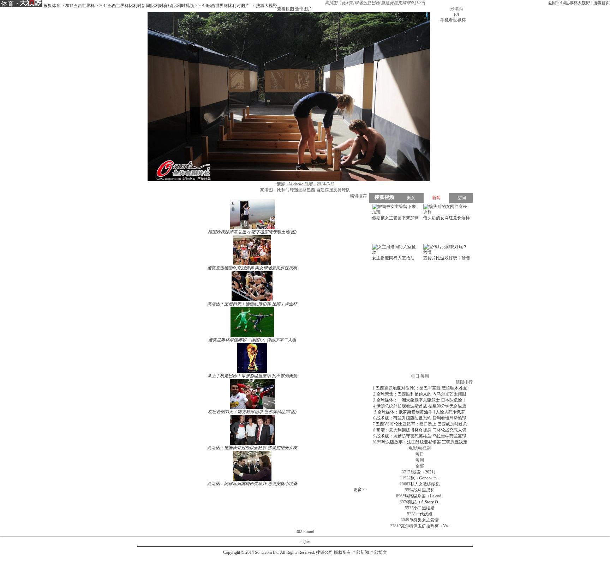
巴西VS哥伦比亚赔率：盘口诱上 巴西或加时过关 (421, 424)
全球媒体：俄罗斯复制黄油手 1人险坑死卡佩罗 (421, 412)
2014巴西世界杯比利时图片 (223, 5)
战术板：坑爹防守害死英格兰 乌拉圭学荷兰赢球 (421, 436)
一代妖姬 (423, 513)
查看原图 (285, 8)
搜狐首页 (601, 2)
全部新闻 (360, 552)
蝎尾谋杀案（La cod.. (424, 496)
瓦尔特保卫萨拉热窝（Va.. (425, 525)
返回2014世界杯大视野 (569, 2)
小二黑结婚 (424, 507)
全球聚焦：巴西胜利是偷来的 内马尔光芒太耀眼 (421, 394)
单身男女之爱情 (424, 519)
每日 (419, 454)
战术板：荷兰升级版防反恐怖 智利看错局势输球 (421, 418)
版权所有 (342, 552)
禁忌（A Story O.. (424, 501)
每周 (419, 460)
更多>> (360, 489)
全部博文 (378, 552)
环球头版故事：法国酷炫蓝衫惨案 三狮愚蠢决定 (422, 442)
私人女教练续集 (425, 484)
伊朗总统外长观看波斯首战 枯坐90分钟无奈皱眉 (421, 406)
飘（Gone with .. (425, 478)
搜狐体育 (51, 5)
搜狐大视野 (266, 5)
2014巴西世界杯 (80, 5)
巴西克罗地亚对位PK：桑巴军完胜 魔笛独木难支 (421, 388)
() (456, 14)
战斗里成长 (424, 490)
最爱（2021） (425, 472)
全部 (419, 466)
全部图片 (303, 8)
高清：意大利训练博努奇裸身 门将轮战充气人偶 (421, 430)
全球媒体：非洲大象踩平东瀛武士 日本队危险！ (421, 400)
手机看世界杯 (453, 20)
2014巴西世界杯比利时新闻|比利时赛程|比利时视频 (146, 5)
